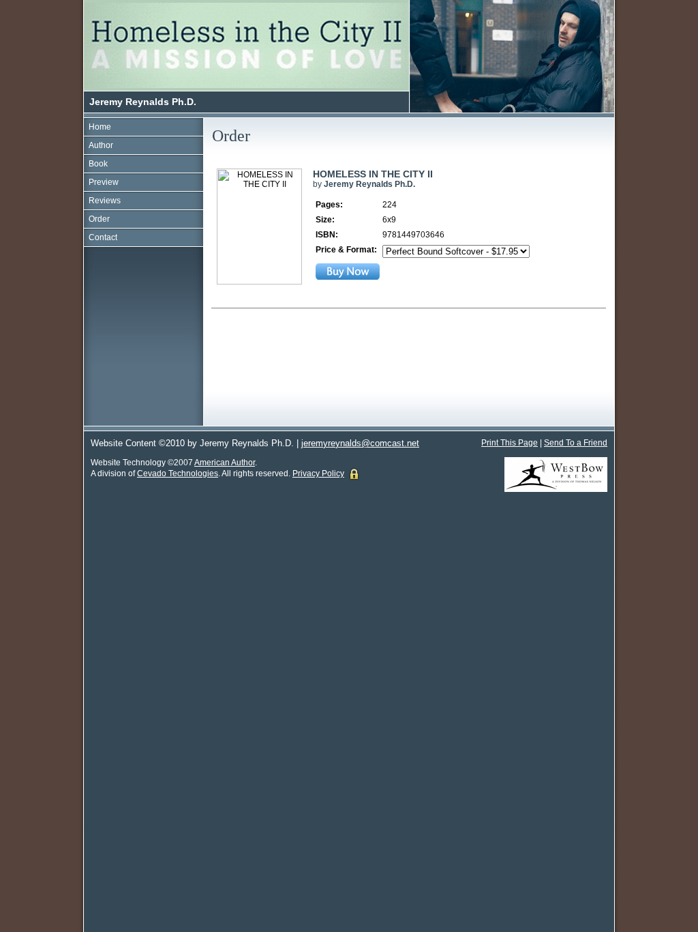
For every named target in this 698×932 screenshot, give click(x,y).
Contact (103, 237)
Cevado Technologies (177, 473)
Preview (104, 182)
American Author (224, 462)
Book (98, 164)
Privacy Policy (318, 473)
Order (99, 219)
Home (100, 127)
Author (101, 145)
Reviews (105, 200)
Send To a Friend (575, 443)
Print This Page (509, 443)
